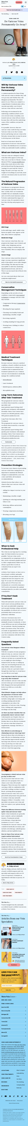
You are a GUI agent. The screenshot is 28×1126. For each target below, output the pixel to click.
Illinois (3, 1032)
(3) (4, 1032)
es (25, 6)
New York (4, 1007)
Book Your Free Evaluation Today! (14, 857)
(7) (4, 1025)
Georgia (3, 1036)
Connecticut (4, 1018)
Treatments (18, 892)
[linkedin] (26, 1096)
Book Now (19, 2)
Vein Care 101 (14, 14)
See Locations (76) (6, 6)
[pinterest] (17, 72)
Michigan (3, 1014)
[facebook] (6, 72)
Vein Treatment (7, 895)
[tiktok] (14, 1096)
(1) (5, 1029)
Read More (14, 965)
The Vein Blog (5, 14)
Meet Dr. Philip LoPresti (8, 882)
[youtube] (6, 1096)
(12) (5, 1010)
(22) (4, 1021)
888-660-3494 (6, 1000)
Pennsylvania (5, 1029)
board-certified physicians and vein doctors (12, 1052)
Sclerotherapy (7, 380)
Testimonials (8, 442)
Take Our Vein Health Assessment (14, 282)
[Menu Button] (26, 2)
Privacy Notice (19, 1100)
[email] (22, 72)
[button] (4, 1089)
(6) (5, 1018)
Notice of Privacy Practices (14, 1103)
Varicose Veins (7, 892)
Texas (3, 1021)
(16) (5, 1007)
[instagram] (10, 1096)
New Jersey (4, 1010)
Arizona (3, 1025)
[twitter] (12, 72)
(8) (4, 1014)
